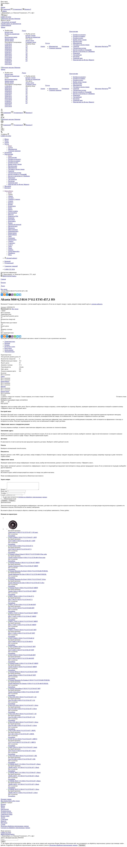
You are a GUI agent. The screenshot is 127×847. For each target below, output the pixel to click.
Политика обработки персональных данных (15, 826)
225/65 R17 (8, 52)
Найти (3, 841)
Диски (3, 807)
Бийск (10, 208)
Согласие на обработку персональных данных (15, 828)
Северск (10, 241)
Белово (10, 204)
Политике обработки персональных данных (63, 845)
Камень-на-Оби (13, 216)
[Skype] (17, 295)
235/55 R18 (8, 64)
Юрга (10, 255)
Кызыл (10, 223)
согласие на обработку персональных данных (32, 497)
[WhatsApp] (15, 295)
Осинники (11, 238)
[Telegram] (20, 295)
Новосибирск (12, 234)
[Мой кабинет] (2, 110)
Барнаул (10, 202)
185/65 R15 (8, 47)
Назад (10, 146)
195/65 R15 (8, 54)
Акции (3, 817)
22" (27, 60)
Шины (3, 806)
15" (27, 49)
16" (27, 50)
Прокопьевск (12, 239)
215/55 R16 (8, 57)
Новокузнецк (12, 233)
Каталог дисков (30, 35)
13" (27, 45)
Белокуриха (12, 206)
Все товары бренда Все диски (10, 801)
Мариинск (11, 228)
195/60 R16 (8, 49)
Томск (10, 248)
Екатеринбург (12, 213)
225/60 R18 (8, 60)
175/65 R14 (8, 44)
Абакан (10, 196)
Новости (3, 821)
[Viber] (12, 295)
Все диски (15, 309)
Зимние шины (9, 39)
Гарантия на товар (6, 814)
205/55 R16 (8, 55)
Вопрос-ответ (5, 816)
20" (27, 57)
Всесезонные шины (11, 37)
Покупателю (5, 809)
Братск (10, 209)
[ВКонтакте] (2, 295)
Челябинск (11, 253)
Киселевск (11, 219)
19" (27, 55)
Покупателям (12, 157)
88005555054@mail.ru (9, 276)
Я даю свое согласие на (25, 497)
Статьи (3, 824)
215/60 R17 (8, 59)
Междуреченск (13, 229)
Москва (3, 386)
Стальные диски (31, 42)
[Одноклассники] (4, 295)
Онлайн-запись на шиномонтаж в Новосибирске (11, 24)
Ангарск (11, 197)
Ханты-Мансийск (13, 251)
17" (27, 52)
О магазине (4, 819)
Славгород (11, 243)
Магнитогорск (12, 226)
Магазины (4, 822)
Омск (10, 236)
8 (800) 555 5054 (6, 17)
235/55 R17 (8, 62)
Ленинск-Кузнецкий (14, 224)
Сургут (10, 244)
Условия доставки (6, 812)
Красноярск (12, 221)
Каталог (3, 804)
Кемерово (11, 218)
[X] (10, 295)
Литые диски (30, 40)
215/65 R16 (8, 50)
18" (27, 54)
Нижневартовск (13, 231)
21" (27, 59)
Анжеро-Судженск (14, 199)
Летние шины (9, 40)
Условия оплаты (6, 811)
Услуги (10, 147)
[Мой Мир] (7, 295)
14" (27, 47)
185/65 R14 (8, 45)
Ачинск (10, 201)
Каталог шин (9, 32)
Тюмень (10, 250)
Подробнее (11, 535)
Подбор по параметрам (12, 34)
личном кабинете (96, 304)
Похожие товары (6, 799)
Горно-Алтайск (13, 211)
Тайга (10, 246)
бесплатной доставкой (9, 22)
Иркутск (11, 214)
